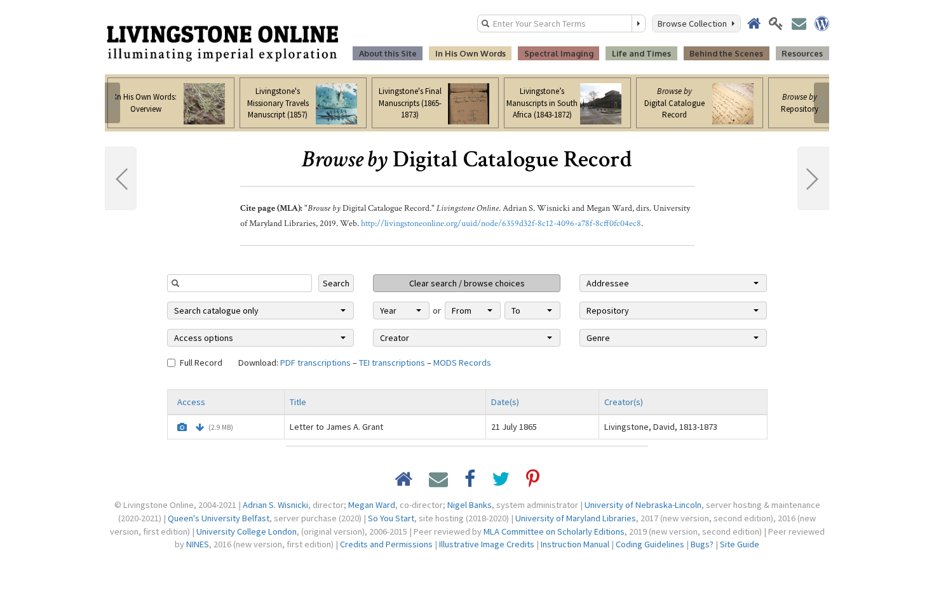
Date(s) (505, 402)
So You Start (391, 518)
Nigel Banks (469, 504)
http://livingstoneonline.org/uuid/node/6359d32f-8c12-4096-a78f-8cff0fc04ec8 (501, 223)
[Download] (200, 427)
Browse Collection (694, 23)
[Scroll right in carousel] (821, 103)
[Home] (222, 42)
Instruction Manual (575, 544)
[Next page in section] (813, 178)
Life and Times (641, 53)
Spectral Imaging (558, 53)
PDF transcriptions (315, 362)
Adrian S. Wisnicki (275, 504)
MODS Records (462, 362)
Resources (802, 53)
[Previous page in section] (121, 178)
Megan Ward (371, 504)
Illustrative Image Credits (486, 544)
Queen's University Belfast (218, 518)
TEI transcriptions (392, 362)
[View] (182, 427)
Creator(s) (623, 402)
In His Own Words (470, 53)
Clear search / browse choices (467, 283)
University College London (246, 531)
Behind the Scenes (726, 53)
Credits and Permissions (386, 544)
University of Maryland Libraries (575, 518)
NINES (197, 544)
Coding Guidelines (650, 544)
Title (298, 402)
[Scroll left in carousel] (112, 103)
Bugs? (702, 544)
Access (191, 402)
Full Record (201, 362)
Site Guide (739, 544)
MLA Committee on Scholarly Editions (554, 531)
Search (336, 283)
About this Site (388, 53)
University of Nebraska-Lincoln (643, 504)
